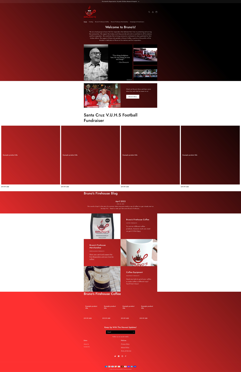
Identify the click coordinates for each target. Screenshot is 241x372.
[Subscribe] (133, 332)
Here (139, 231)
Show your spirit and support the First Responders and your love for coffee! (101, 256)
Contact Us (87, 347)
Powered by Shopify (127, 369)
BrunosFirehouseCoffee (118, 369)
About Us (86, 344)
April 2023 (120, 201)
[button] (149, 12)
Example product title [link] (10, 155)
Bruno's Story (133, 97)
